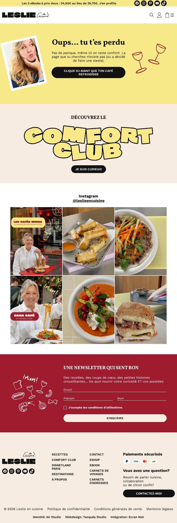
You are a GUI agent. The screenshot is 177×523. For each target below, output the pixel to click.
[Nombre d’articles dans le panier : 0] (166, 15)
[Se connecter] (159, 15)
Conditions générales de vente (118, 509)
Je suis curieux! (88, 169)
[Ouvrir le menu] (172, 15)
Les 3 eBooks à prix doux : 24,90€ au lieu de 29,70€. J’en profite (69, 3)
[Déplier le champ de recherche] (151, 15)
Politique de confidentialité (68, 509)
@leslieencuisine (88, 200)
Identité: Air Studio (47, 517)
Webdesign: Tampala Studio (85, 517)
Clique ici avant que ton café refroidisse (88, 72)
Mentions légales (159, 509)
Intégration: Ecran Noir (127, 517)
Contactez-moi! (149, 493)
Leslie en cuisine (29, 509)
